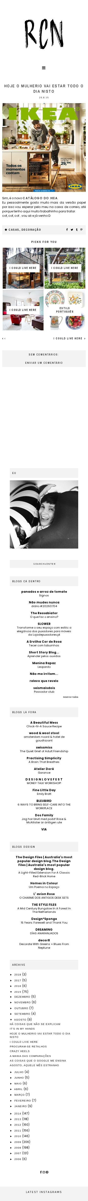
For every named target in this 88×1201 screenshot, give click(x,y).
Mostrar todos (70, 697)
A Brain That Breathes (44, 762)
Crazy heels (20, 1051)
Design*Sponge (44, 919)
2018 (18, 974)
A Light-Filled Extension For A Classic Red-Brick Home (44, 874)
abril (19, 1089)
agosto (20, 1019)
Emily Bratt (44, 794)
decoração (31, 229)
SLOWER (44, 624)
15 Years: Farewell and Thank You (44, 923)
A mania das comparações (30, 1056)
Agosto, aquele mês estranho (34, 1065)
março (20, 1094)
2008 (18, 1147)
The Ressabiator (44, 613)
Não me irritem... (44, 674)
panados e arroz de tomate (44, 592)
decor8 (44, 940)
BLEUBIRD (44, 801)
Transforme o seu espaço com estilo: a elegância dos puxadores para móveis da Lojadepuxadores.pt (44, 631)
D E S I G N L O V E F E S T (44, 779)
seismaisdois (44, 688)
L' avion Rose (44, 894)
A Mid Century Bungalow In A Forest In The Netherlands (44, 910)
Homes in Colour (44, 883)
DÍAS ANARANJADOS (44, 933)
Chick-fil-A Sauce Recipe (44, 726)
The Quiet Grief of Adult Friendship (44, 751)
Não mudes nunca (44, 602)
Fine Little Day (44, 790)
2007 (18, 1153)
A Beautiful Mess (44, 722)
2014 (18, 1113)
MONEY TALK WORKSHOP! (44, 783)
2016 (18, 986)
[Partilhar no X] (72, 230)
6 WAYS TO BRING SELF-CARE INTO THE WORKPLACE (44, 806)
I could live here (69, 338)
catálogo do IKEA (40, 198)
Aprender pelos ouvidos (44, 656)
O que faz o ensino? (44, 617)
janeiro (21, 1106)
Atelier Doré (44, 769)
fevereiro (23, 1100)
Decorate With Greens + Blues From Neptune (44, 946)
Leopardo (44, 667)
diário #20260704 (44, 606)
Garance (44, 773)
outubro (21, 1008)
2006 (18, 1159)
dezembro (22, 996)
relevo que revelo (44, 681)
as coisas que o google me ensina (38, 1060)
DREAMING (44, 929)
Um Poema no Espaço (44, 887)
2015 (18, 992)
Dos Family (44, 815)
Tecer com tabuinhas (44, 645)
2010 (18, 1136)
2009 (18, 1142)
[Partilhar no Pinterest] (81, 230)
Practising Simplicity (44, 758)
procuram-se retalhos (28, 1046)
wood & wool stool (44, 733)
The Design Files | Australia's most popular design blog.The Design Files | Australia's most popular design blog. (44, 863)
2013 (18, 1119)
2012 (18, 1124)
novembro (23, 1002)
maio (18, 1083)
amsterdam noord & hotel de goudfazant (44, 738)
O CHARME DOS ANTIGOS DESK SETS (44, 898)
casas (14, 229)
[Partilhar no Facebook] (67, 230)
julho (19, 1072)
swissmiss (44, 747)
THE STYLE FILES (44, 905)
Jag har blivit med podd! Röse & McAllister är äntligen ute (44, 821)
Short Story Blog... (44, 652)
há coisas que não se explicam (35, 1024)
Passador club (44, 692)
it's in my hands (22, 1028)
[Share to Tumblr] (77, 230)
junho (19, 1077)
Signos (44, 595)
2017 (18, 980)
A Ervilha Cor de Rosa (44, 642)
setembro (22, 1014)
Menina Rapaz (44, 663)
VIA (44, 829)
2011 (18, 1130)
